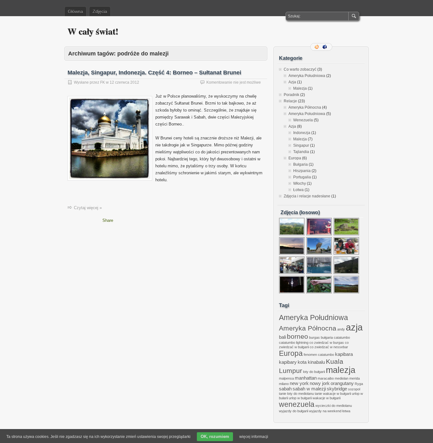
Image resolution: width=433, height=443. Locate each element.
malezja (340, 370)
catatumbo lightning (293, 342)
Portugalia (302, 177)
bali (282, 337)
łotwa (346, 411)
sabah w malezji (309, 388)
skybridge (337, 388)
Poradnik (291, 95)
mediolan (341, 378)
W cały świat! (93, 31)
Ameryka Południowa (306, 76)
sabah (285, 388)
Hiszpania (302, 171)
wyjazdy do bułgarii (293, 411)
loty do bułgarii (314, 372)
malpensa (286, 378)
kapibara (344, 354)
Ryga (359, 384)
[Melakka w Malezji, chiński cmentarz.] (346, 235)
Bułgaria (300, 164)
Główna (75, 11)
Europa (294, 158)
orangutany (342, 383)
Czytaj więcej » (88, 207)
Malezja (300, 88)
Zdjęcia (100, 11)
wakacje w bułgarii (326, 398)
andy (341, 329)
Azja (292, 82)
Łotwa (298, 190)
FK (102, 82)
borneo (297, 336)
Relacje (290, 101)
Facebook (325, 47)
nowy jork (320, 383)
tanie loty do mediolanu (296, 393)
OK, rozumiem (215, 436)
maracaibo (326, 378)
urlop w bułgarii (300, 398)
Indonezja (301, 133)
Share (107, 220)
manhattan (306, 378)
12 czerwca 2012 (124, 82)
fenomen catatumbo (319, 354)
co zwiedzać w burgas (326, 342)
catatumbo (342, 337)
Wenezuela (303, 120)
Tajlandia (301, 152)
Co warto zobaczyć (300, 69)
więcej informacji (253, 436)
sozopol (354, 389)
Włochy (299, 183)
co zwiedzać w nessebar (329, 347)
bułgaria (327, 337)
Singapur (301, 145)
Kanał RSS (317, 47)
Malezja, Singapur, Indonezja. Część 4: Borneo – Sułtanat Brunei (154, 72)
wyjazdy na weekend (325, 411)
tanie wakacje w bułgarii (333, 393)
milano (284, 384)
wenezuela (296, 404)
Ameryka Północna (304, 107)
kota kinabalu (311, 362)
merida (354, 378)
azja (354, 327)
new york (299, 383)
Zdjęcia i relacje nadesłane (307, 196)
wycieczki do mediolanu (333, 406)
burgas (314, 337)
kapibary (288, 362)
